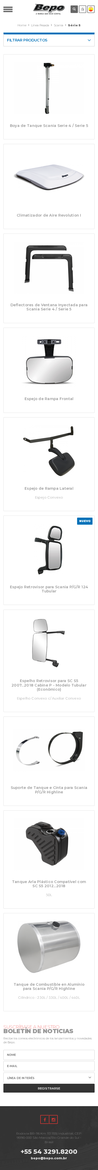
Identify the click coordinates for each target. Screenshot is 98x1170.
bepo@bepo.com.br (49, 1158)
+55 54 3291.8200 (49, 1152)
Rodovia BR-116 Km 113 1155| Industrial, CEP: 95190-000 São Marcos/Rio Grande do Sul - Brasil (49, 1137)
